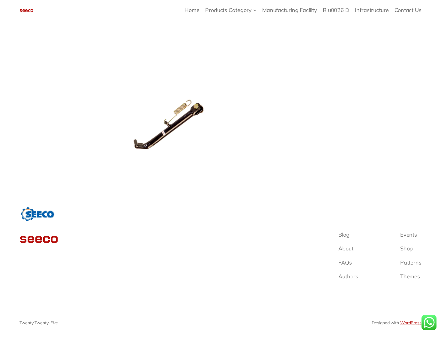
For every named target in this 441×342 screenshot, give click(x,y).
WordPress (411, 322)
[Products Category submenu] (254, 10)
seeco (27, 10)
